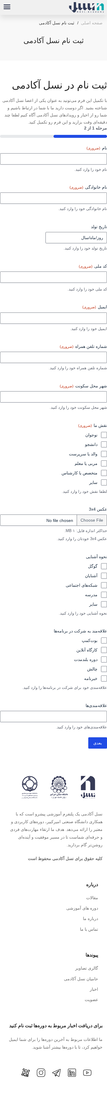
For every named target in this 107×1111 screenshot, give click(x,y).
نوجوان (91, 435)
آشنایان (91, 575)
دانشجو (91, 444)
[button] (7, 6)
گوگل (92, 566)
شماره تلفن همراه (83, 346)
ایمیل (94, 306)
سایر (93, 482)
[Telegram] (56, 1072)
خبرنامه (90, 678)
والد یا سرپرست (83, 454)
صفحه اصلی (92, 22)
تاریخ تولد (99, 226)
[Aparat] (25, 1072)
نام (96, 148)
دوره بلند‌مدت (85, 659)
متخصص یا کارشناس (79, 473)
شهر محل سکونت (83, 386)
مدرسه (91, 594)
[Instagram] (41, 1072)
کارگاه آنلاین (86, 650)
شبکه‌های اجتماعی (81, 585)
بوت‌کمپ (89, 640)
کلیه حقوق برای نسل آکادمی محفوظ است (65, 858)
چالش (92, 669)
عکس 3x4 (98, 509)
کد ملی (93, 266)
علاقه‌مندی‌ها (96, 705)
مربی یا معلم (86, 463)
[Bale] (14, 1075)
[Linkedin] (72, 1072)
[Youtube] (87, 1072)
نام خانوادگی (88, 187)
